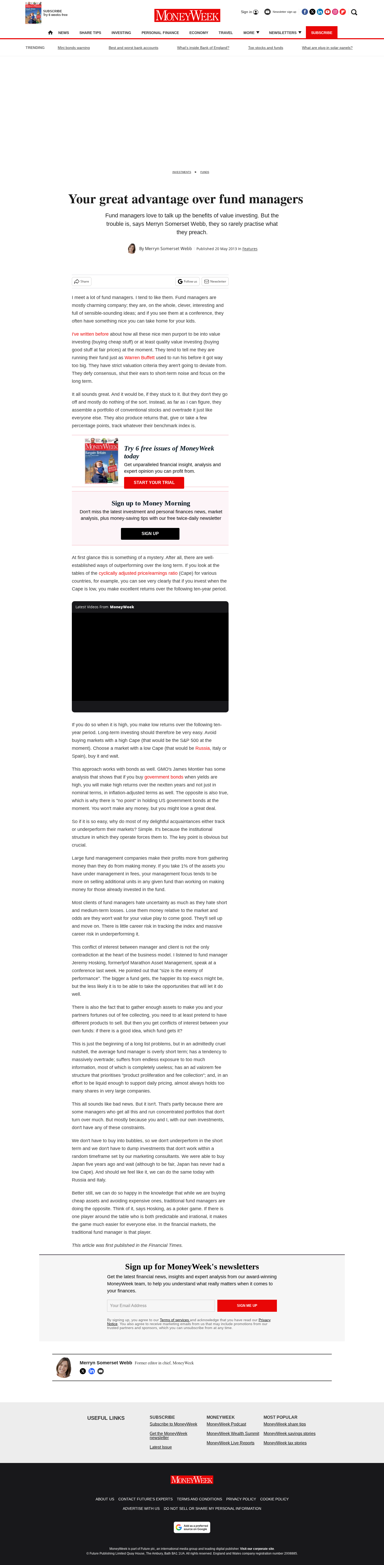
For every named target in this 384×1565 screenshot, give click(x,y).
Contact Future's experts (145, 1504)
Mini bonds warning (74, 48)
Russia (202, 748)
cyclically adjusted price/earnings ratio (138, 573)
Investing (121, 33)
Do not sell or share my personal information (212, 1514)
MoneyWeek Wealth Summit (233, 1439)
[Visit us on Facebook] (305, 12)
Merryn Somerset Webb (168, 248)
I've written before (90, 334)
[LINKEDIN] (93, 1371)
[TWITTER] (84, 1371)
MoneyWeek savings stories (290, 1439)
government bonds (163, 777)
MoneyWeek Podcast (226, 1429)
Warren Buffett (140, 357)
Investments (181, 172)
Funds (204, 172)
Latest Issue (161, 1452)
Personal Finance (160, 33)
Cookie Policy (274, 1504)
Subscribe (321, 33)
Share (84, 281)
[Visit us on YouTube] (327, 12)
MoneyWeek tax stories (285, 1448)
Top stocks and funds (265, 48)
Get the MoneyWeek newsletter (168, 1441)
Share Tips (90, 33)
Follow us (190, 281)
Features (250, 248)
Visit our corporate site (257, 1554)
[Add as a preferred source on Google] (192, 1532)
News (63, 33)
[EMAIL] (101, 1371)
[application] (150, 657)
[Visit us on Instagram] (335, 12)
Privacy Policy (241, 1504)
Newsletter (218, 281)
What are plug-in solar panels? (327, 48)
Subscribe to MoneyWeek (173, 1429)
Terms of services (175, 1320)
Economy (198, 33)
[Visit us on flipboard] (343, 12)
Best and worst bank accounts (133, 48)
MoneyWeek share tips (285, 1429)
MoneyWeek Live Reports (230, 1448)
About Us (105, 1504)
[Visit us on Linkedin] (320, 12)
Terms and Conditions (199, 1504)
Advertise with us (141, 1514)
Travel (226, 33)
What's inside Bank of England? (203, 48)
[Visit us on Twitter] (312, 12)
